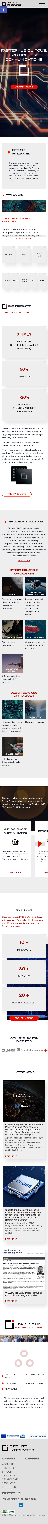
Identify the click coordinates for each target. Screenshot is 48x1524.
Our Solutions (24, 1018)
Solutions (9, 1487)
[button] (3, 9)
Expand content (24, 238)
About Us (8, 1464)
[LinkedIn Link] (21, 1505)
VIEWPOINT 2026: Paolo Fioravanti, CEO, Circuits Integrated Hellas (23, 1294)
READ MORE (24, 560)
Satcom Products (8, 1473)
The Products (16, 494)
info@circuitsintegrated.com (19, 1498)
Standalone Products (10, 1481)
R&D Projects (11, 1468)
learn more (24, 87)
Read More (11, 1156)
